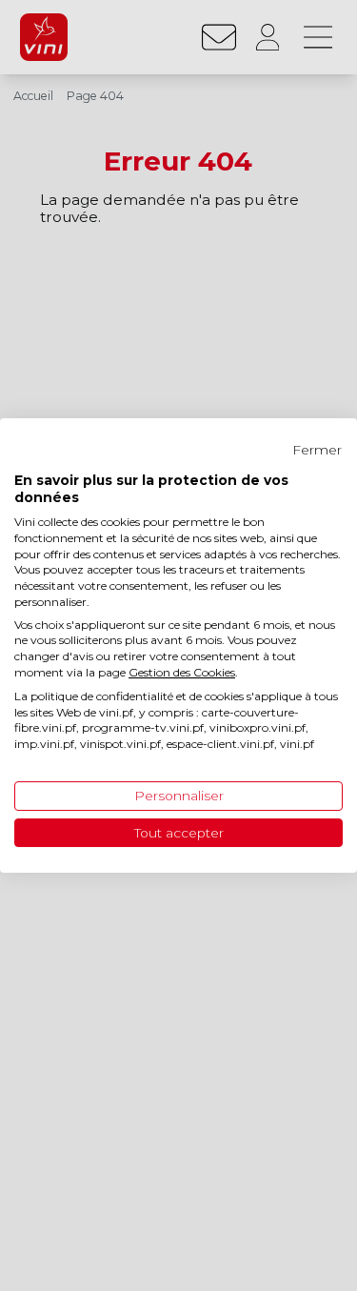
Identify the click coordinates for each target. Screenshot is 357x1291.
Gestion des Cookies (182, 672)
